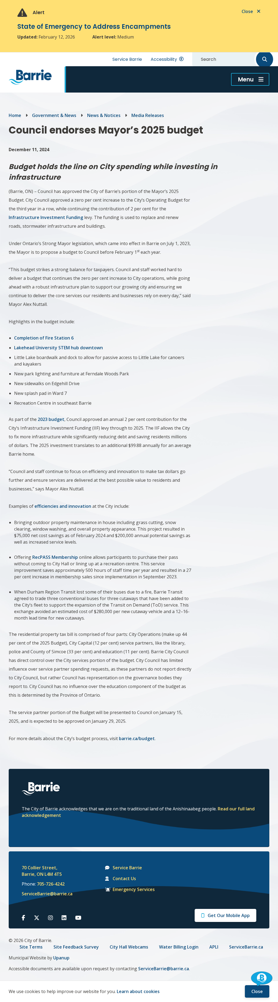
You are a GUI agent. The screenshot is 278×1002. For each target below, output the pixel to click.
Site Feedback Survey (76, 947)
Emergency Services (134, 889)
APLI (213, 947)
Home (15, 115)
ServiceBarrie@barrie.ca (43, 894)
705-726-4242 (51, 884)
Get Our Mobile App (229, 915)
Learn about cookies (138, 991)
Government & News (54, 115)
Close (257, 991)
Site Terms (31, 947)
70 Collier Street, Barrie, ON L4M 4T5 (42, 871)
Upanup (61, 958)
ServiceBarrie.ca (246, 947)
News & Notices (104, 115)
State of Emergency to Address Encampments (94, 26)
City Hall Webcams (129, 947)
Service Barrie (127, 59)
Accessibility (164, 59)
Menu (246, 79)
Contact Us (124, 878)
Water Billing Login (178, 947)
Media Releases (147, 115)
